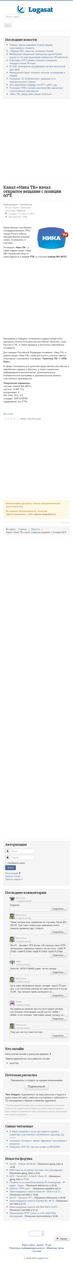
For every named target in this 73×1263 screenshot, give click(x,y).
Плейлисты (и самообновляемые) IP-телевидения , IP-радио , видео (37, 1184)
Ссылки (37, 1251)
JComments (65, 523)
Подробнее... (58, 908)
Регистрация (12, 873)
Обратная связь (55, 1248)
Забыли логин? (13, 876)
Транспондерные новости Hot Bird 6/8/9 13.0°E (33, 1206)
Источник (8, 413)
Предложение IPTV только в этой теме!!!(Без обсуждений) (33, 1214)
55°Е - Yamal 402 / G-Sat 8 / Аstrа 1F (28, 1176)
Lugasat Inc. (43, 1258)
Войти (10, 867)
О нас (48, 1244)
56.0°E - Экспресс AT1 (21, 1197)
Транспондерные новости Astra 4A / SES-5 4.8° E (35, 1191)
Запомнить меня (16, 862)
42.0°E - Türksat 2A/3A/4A (23, 1163)
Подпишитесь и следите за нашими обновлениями (36, 1080)
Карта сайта (28, 1244)
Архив (40, 1244)
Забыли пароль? (13, 879)
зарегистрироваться (45, 514)
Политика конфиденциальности (27, 1248)
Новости (21, 210)
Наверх (63, 1238)
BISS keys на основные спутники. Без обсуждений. (36, 1170)
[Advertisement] (36, 140)
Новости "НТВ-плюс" (20, 1188)
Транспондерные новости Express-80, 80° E (32, 1200)
